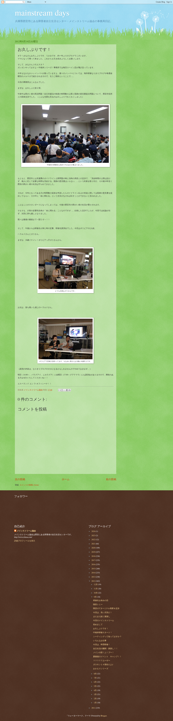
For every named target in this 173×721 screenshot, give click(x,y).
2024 (94, 531)
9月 (95, 597)
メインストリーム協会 (26, 531)
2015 (94, 568)
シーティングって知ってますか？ (107, 636)
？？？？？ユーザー (101, 660)
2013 (94, 577)
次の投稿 (20, 479)
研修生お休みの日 (100, 600)
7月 (95, 678)
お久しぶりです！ (100, 628)
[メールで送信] (59, 390)
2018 (94, 556)
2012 (94, 581)
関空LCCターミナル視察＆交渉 (106, 608)
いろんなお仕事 (99, 640)
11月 (96, 588)
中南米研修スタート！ (102, 632)
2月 (95, 698)
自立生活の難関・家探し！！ (105, 648)
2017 (94, 560)
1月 (95, 702)
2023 (94, 535)
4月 (95, 690)
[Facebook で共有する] (67, 390)
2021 (94, 543)
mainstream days (42, 12)
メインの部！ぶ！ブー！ (103, 652)
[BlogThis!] (62, 390)
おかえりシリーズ (100, 668)
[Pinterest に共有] (69, 390)
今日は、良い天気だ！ (102, 612)
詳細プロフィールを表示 (24, 540)
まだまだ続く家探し (101, 616)
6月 (95, 682)
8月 (95, 673)
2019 (94, 552)
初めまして (98, 624)
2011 (94, 708)
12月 (96, 584)
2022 (94, 539)
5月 (95, 686)
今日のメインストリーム (103, 620)
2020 (94, 547)
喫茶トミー (98, 604)
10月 (96, 592)
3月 (95, 694)
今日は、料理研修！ (101, 644)
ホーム (65, 479)
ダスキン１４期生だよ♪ (103, 664)
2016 (94, 564)
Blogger (104, 715)
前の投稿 (111, 479)
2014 (94, 572)
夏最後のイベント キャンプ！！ (107, 656)
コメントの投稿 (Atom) (29, 485)
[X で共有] (64, 390)
